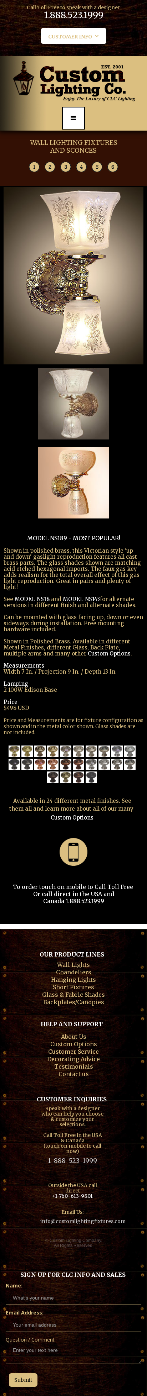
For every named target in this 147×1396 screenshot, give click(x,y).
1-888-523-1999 (72, 1161)
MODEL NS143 (81, 599)
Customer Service (73, 1051)
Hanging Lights (73, 979)
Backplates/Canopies (73, 1001)
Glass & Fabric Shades (73, 994)
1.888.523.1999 (73, 16)
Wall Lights (73, 964)
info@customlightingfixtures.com (83, 1221)
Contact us (74, 1073)
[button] (73, 36)
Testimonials (73, 1066)
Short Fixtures (73, 986)
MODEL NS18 (33, 599)
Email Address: (25, 1312)
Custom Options (72, 817)
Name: (14, 1285)
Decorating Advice (73, 1058)
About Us (73, 1036)
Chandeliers (73, 971)
